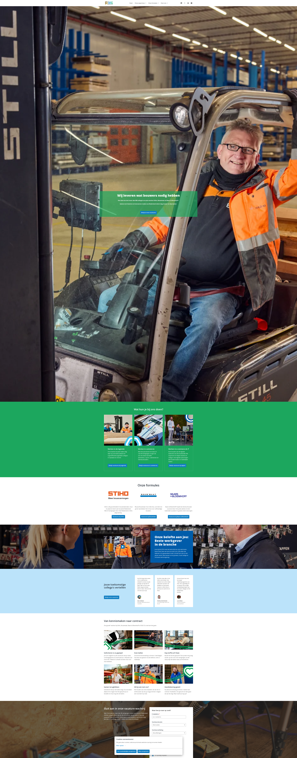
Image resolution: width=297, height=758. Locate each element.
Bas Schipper (140, 600)
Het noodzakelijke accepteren (126, 751)
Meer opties (120, 745)
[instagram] (191, 3)
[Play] (123, 547)
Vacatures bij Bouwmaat (148, 517)
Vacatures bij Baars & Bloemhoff (178, 517)
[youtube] (188, 3)
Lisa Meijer (180, 600)
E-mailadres (156, 714)
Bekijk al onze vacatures (148, 212)
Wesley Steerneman (162, 600)
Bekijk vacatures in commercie (148, 465)
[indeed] (184, 3)
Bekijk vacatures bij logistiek (117, 465)
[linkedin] (181, 3)
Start (131, 3)
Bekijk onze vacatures (111, 597)
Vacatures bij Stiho (118, 517)
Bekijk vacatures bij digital (177, 465)
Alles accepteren (143, 751)
